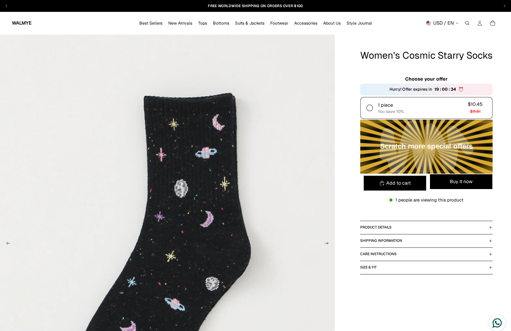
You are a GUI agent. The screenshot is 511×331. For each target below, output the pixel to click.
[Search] (467, 23)
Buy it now (461, 181)
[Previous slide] (6, 244)
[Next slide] (328, 244)
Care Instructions (378, 254)
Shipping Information (381, 240)
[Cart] (492, 23)
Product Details (376, 227)
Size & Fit (368, 267)
